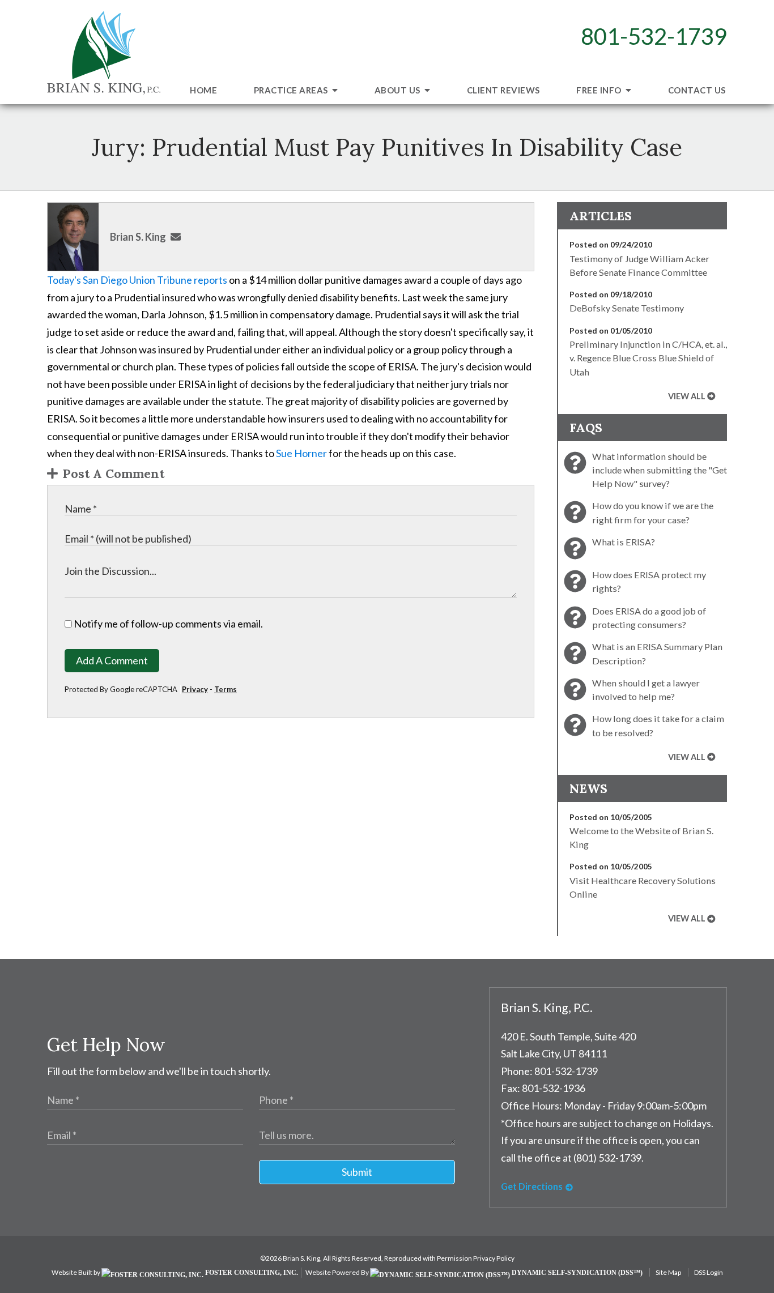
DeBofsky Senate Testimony (626, 307)
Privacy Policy (493, 1258)
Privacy (195, 689)
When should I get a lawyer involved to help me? (646, 689)
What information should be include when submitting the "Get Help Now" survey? (659, 470)
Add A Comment (112, 660)
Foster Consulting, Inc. (250, 1273)
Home (203, 90)
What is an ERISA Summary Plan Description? (657, 653)
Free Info (599, 90)
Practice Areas (292, 90)
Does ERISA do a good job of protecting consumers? (649, 617)
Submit (357, 1172)
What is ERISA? (623, 541)
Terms (225, 689)
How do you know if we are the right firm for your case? (652, 512)
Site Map (668, 1272)
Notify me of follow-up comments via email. (167, 623)
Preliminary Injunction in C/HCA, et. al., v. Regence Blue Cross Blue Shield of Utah (648, 358)
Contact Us (697, 90)
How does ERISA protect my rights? (649, 581)
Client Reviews (503, 90)
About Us (399, 90)
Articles (600, 216)
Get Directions (532, 1186)
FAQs (585, 428)
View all (686, 396)
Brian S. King (138, 237)
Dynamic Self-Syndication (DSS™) (576, 1273)
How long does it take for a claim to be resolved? (658, 725)
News (588, 788)
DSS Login (708, 1272)
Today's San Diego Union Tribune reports (138, 280)
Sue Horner (302, 453)
